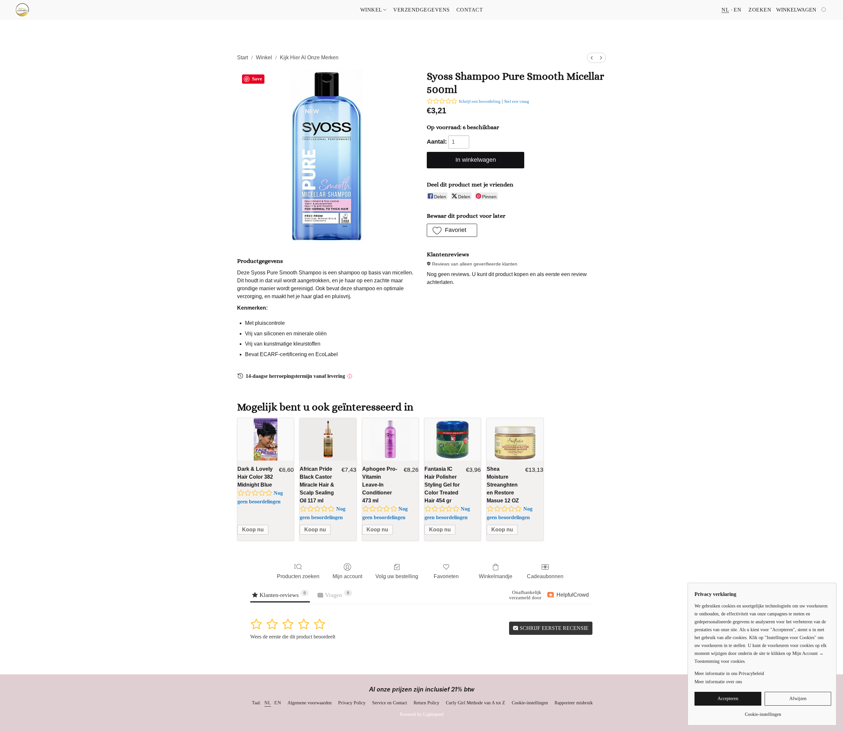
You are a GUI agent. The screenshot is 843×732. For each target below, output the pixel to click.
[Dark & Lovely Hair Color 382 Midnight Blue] (265, 439)
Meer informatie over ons (718, 681)
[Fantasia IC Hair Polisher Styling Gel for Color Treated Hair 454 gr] (452, 439)
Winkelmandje (495, 576)
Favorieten (446, 576)
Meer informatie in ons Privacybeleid (729, 673)
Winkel (372, 10)
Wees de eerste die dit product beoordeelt (292, 636)
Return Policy (426, 702)
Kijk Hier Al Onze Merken (309, 57)
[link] (762, 712)
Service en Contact (389, 702)
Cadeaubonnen (545, 576)
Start (242, 57)
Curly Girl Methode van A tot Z (475, 702)
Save (257, 78)
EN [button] (737, 10)
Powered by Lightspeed (422, 714)
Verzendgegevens (421, 10)
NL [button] (725, 10)
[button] (22, 9)
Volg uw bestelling (396, 576)
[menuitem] (591, 58)
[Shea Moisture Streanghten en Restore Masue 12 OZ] (515, 439)
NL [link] (267, 702)
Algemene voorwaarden (309, 702)
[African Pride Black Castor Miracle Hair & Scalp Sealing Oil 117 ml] (328, 439)
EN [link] (277, 702)
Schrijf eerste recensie (553, 628)
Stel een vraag (516, 101)
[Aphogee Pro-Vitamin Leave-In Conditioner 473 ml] (390, 439)
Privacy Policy (352, 702)
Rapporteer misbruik (574, 702)
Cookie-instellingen (530, 702)
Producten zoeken (298, 576)
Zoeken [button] (759, 10)
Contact (469, 10)
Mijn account (347, 576)
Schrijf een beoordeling (480, 101)
